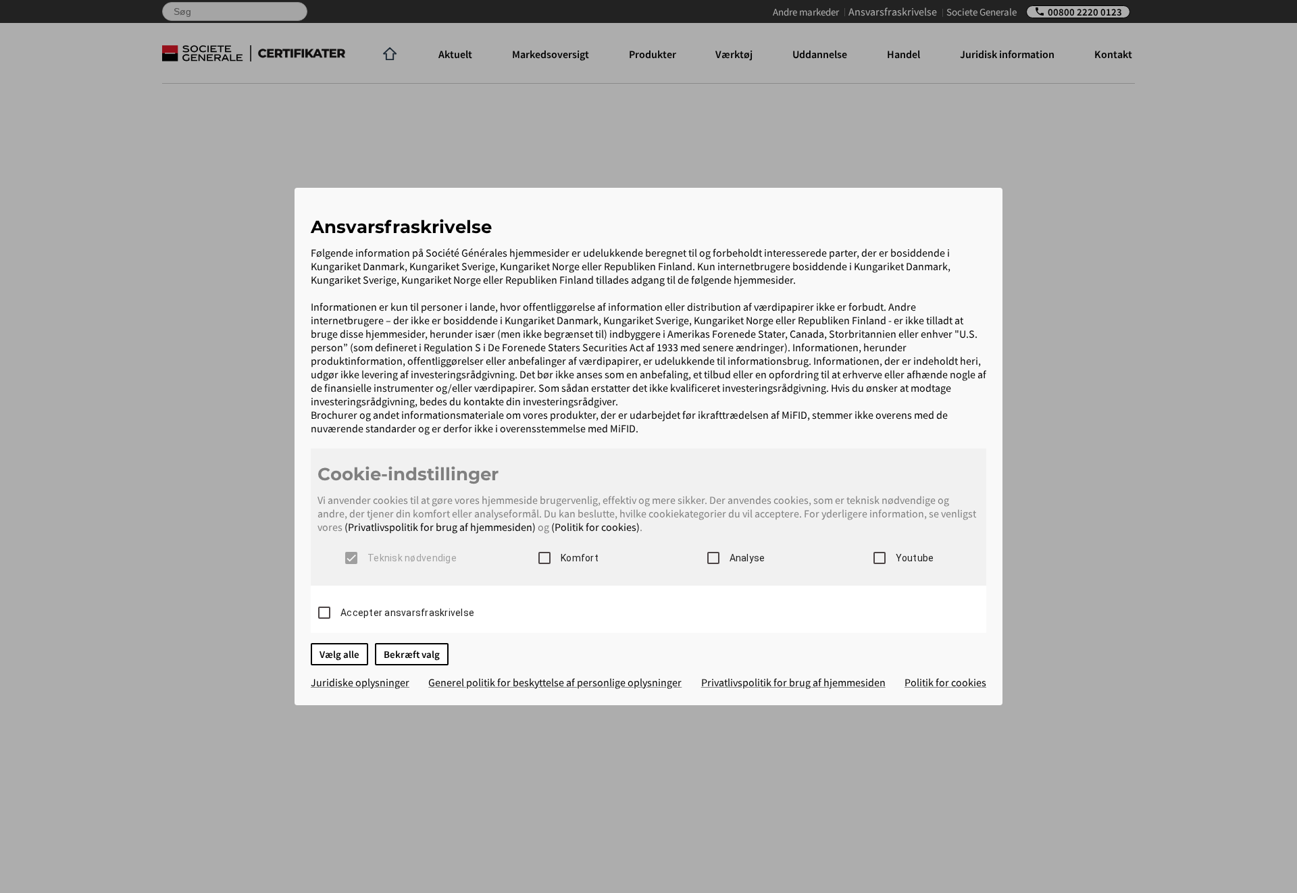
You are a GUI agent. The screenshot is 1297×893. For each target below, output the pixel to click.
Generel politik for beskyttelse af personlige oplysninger (555, 682)
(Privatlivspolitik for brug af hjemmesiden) (440, 527)
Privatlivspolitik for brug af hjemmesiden (793, 682)
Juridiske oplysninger (360, 682)
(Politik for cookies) (595, 527)
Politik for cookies (945, 682)
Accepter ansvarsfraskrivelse (407, 612)
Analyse (747, 558)
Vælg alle (339, 654)
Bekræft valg (412, 654)
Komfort (580, 558)
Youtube (915, 558)
